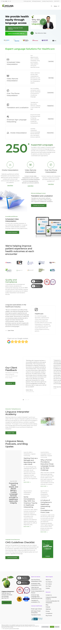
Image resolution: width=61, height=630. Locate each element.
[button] (56, 6)
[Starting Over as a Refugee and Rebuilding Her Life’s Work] (30, 467)
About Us (48, 579)
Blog (47, 605)
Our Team (48, 586)
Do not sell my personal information (11, 628)
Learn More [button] (10, 185)
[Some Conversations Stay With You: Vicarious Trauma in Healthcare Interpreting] (30, 509)
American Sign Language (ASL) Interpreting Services (36, 596)
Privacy (48, 611)
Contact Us (6, 602)
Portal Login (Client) (36, 609)
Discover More (50, 132)
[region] (43, 319)
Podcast (48, 607)
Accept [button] (52, 626)
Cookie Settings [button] (45, 626)
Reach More (50, 118)
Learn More (51, 61)
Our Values (49, 584)
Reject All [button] (57, 626)
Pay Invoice (49, 615)
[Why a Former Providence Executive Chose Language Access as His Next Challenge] (47, 469)
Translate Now (50, 105)
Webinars (48, 609)
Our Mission (49, 582)
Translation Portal (36, 615)
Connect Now (50, 92)
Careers (48, 588)
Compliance (49, 613)
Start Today (51, 77)
